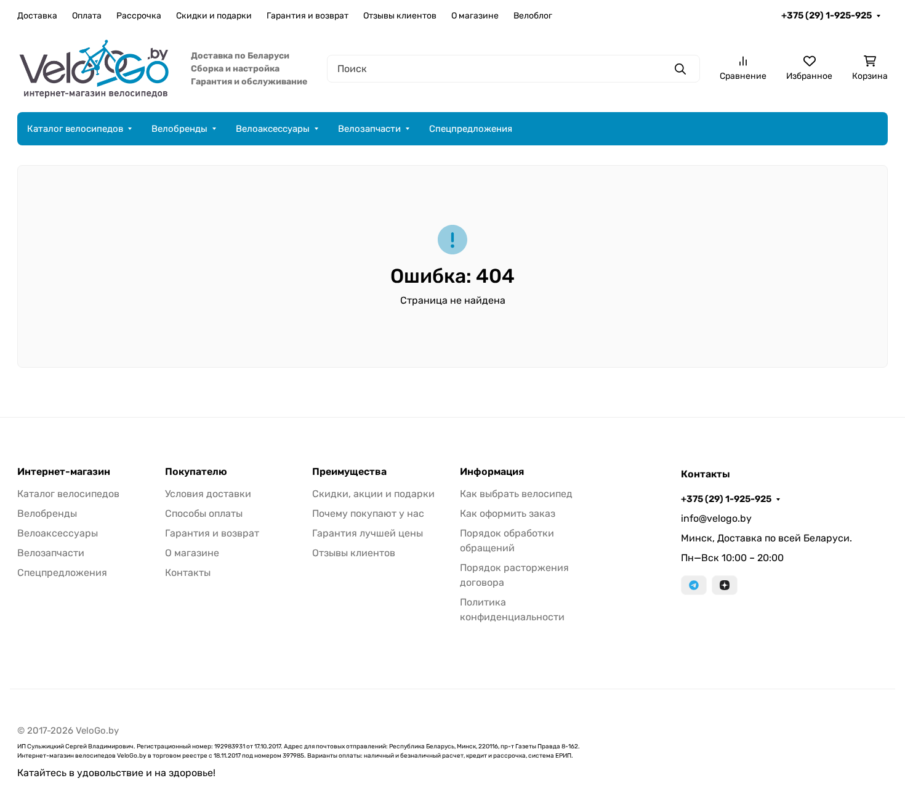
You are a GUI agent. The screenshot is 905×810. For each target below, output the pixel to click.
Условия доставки (208, 494)
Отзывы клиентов (399, 15)
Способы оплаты (204, 513)
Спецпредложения (470, 128)
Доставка (37, 15)
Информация (492, 472)
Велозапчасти (369, 128)
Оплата (87, 15)
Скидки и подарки (214, 15)
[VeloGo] (94, 68)
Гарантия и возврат (307, 15)
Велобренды (179, 128)
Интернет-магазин (63, 472)
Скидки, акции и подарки (373, 494)
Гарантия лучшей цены (367, 533)
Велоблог (532, 15)
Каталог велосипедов (75, 128)
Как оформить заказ (507, 513)
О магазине (475, 15)
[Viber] (725, 585)
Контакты (188, 572)
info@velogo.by (716, 518)
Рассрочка (138, 15)
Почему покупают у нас (368, 513)
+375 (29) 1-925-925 (826, 15)
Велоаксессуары (273, 128)
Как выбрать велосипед (516, 494)
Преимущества (349, 472)
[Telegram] (694, 585)
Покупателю (196, 472)
